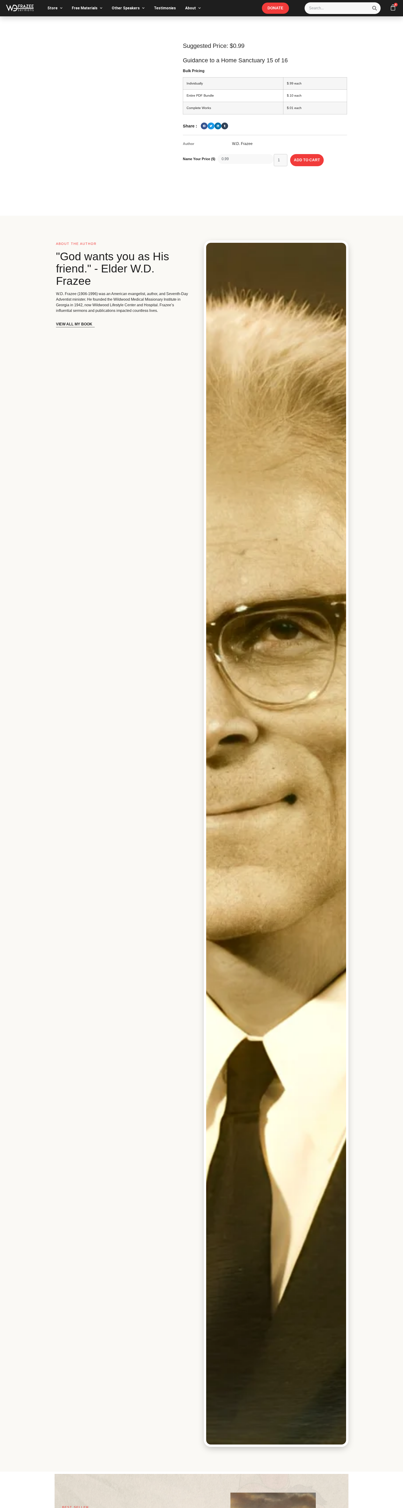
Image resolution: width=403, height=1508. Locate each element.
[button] (204, 126)
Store (52, 8)
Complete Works (199, 108)
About (190, 8)
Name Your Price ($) (199, 159)
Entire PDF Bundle (200, 95)
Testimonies (165, 8)
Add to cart (307, 160)
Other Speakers (126, 8)
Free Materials (84, 8)
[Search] (374, 8)
